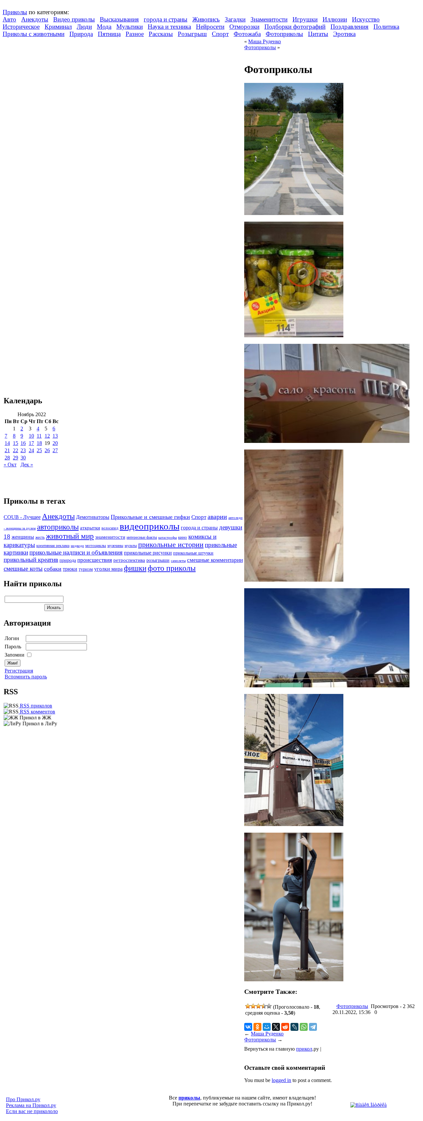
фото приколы (172, 567)
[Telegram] (313, 1027)
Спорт (220, 33)
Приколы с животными (33, 33)
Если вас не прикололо (32, 1111)
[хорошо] (263, 1006)
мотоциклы (95, 545)
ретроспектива (129, 560)
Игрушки (305, 19)
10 (31, 436)
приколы (189, 1098)
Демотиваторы (92, 517)
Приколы (15, 12)
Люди (84, 26)
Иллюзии (335, 19)
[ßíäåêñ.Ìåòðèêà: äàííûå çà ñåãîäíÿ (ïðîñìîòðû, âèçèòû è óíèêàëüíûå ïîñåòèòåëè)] (368, 1105)
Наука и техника (169, 26)
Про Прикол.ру (23, 1099)
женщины (23, 537)
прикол (304, 1049)
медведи (77, 546)
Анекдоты (34, 19)
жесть (40, 537)
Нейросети (210, 26)
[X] (276, 1027)
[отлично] (269, 1006)
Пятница (109, 33)
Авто (9, 19)
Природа (81, 33)
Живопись (206, 19)
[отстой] (247, 1006)
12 (47, 436)
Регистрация (19, 670)
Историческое (21, 26)
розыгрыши (158, 560)
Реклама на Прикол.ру (31, 1105)
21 (7, 450)
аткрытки (90, 527)
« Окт (10, 464)
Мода (104, 26)
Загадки (235, 19)
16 (23, 443)
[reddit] (285, 1027)
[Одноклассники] (257, 1027)
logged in (281, 1080)
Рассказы (161, 33)
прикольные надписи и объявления (76, 552)
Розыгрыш (192, 33)
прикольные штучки (193, 553)
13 (55, 436)
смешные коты (23, 568)
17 (31, 443)
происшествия (94, 560)
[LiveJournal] (294, 1027)
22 (15, 450)
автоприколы (58, 527)
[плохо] (253, 1006)
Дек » (26, 464)
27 (55, 450)
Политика (386, 26)
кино (182, 537)
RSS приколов (35, 705)
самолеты (178, 560)
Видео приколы (74, 19)
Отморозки (244, 26)
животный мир (70, 536)
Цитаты (318, 33)
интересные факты (142, 537)
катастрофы (167, 537)
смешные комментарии (215, 560)
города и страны (165, 19)
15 (15, 443)
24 (31, 450)
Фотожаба (247, 33)
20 (55, 443)
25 (39, 450)
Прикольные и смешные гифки (150, 517)
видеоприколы (149, 526)
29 (15, 457)
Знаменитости (269, 19)
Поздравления (349, 26)
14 (7, 443)
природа (67, 560)
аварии (217, 516)
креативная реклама (52, 545)
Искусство (366, 19)
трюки (70, 569)
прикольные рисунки (148, 553)
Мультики (129, 26)
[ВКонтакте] (248, 1027)
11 (39, 436)
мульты (131, 545)
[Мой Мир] (267, 1027)
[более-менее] (258, 1006)
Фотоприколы (284, 33)
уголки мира (108, 569)
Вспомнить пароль (26, 676)
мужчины (115, 545)
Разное (135, 33)
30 (23, 457)
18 (39, 443)
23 (23, 450)
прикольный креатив (31, 559)
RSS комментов (37, 711)
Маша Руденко (264, 41)
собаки (52, 568)
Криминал (58, 26)
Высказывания (119, 19)
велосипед (109, 528)
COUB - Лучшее (22, 517)
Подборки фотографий (295, 26)
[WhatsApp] (304, 1027)
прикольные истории (171, 545)
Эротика (344, 33)
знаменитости (110, 537)
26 (47, 450)
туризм (86, 569)
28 (7, 457)
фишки (135, 568)
